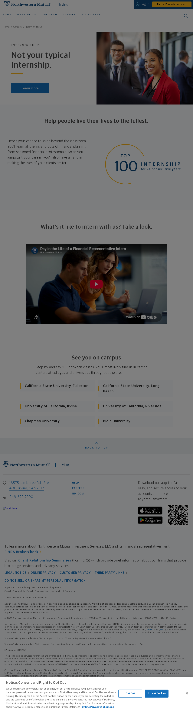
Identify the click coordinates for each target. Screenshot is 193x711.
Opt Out (130, 693)
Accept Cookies (157, 693)
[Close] (187, 693)
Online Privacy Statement (98, 707)
